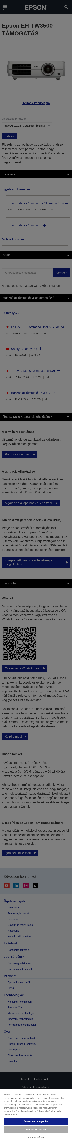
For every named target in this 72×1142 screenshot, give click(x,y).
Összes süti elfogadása (36, 1121)
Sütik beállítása (36, 1137)
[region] (36, 1115)
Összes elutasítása (36, 1129)
